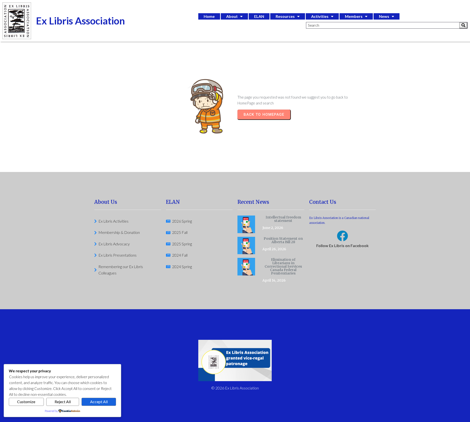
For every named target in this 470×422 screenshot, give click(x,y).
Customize (26, 401)
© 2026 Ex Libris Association (235, 388)
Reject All (63, 401)
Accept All (99, 401)
